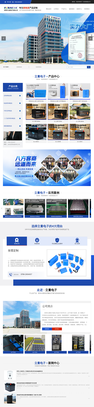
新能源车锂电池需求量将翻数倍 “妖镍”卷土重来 (29, 394)
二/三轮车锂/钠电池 (9, 118)
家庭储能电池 (8, 126)
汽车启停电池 (8, 111)
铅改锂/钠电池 (38, 66)
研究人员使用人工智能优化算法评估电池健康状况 (30, 371)
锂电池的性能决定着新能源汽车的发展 (27, 383)
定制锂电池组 (19, 66)
